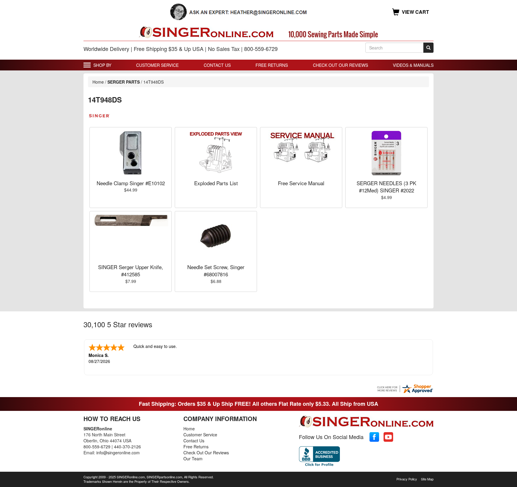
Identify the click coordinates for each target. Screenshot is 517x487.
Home (98, 82)
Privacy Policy (406, 479)
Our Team (193, 459)
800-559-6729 (96, 447)
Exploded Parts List (216, 183)
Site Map (427, 479)
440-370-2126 (127, 447)
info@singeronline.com (118, 453)
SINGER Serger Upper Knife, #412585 (130, 270)
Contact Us (217, 65)
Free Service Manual (301, 183)
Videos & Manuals (413, 65)
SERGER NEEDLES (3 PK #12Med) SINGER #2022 (386, 186)
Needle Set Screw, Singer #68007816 (215, 270)
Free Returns (272, 65)
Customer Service (157, 65)
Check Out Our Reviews (340, 65)
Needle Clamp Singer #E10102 (131, 183)
